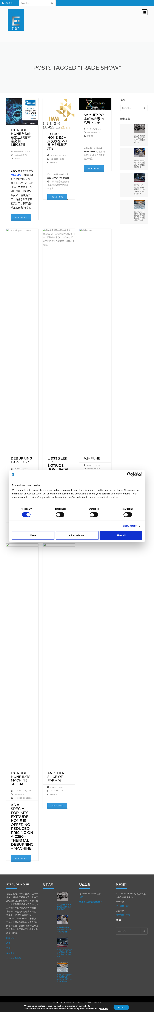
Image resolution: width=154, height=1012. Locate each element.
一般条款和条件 (13, 958)
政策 (8, 943)
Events (17, 159)
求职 (81, 897)
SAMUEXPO (90, 151)
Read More (21, 217)
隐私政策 (10, 938)
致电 (128, 905)
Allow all (121, 535)
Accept (121, 1007)
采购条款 (10, 953)
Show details (130, 525)
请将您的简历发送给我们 (90, 902)
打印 (8, 948)
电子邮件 (120, 905)
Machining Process (23, 798)
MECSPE (16, 175)
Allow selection (77, 535)
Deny (33, 535)
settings (104, 1008)
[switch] (60, 514)
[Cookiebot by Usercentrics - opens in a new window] (129, 474)
